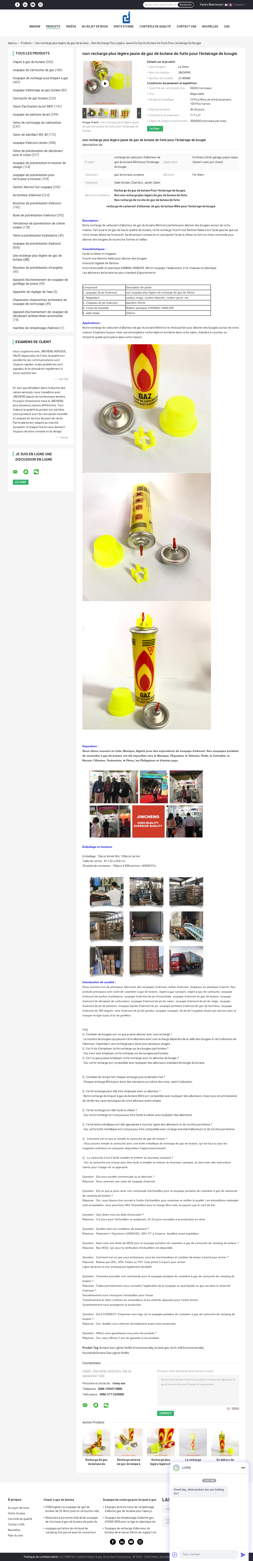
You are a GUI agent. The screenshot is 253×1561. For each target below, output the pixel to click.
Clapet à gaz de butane (29, 62)
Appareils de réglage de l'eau (33, 292)
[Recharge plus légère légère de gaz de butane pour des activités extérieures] (161, 1442)
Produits (53, 26)
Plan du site (15, 1535)
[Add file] (174, 1554)
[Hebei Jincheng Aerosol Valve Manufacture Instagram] (40, 4)
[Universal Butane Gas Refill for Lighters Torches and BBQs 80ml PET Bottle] (105, 83)
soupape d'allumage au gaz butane (36, 90)
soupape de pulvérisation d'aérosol (37, 243)
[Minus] (243, 1467)
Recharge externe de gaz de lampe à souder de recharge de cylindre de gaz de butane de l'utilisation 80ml (128, 1462)
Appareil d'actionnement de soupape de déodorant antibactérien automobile (40, 314)
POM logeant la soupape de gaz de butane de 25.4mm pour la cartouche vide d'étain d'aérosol (72, 1509)
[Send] (243, 1554)
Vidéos (71, 26)
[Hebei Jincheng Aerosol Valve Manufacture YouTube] (32, 4)
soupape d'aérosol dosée (30, 143)
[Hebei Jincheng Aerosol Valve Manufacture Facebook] (17, 4)
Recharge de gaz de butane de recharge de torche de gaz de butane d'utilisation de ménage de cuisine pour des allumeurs (96, 1462)
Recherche (186, 4)
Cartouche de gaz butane (30, 98)
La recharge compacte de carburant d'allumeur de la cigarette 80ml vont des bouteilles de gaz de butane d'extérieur (193, 1462)
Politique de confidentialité (41, 1556)
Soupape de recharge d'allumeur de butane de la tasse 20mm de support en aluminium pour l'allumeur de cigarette (130, 1531)
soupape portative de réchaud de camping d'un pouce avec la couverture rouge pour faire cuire (70, 1531)
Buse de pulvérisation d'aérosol (34, 215)
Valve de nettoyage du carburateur (37, 123)
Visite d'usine (124, 26)
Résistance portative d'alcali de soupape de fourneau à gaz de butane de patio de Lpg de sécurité (71, 1520)
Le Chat (154, 128)
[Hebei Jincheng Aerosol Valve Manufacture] (126, 17)
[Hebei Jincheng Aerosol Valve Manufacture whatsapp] (28, 472)
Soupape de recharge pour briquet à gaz (40, 78)
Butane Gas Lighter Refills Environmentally (126, 1347)
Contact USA (186, 26)
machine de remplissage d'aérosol (36, 328)
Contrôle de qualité (155, 26)
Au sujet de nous (95, 26)
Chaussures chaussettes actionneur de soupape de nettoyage (40, 302)
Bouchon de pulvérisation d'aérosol (37, 203)
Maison (34, 26)
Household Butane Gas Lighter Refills (105, 1352)
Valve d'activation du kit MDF (33, 106)
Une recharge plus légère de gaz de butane (62, 43)
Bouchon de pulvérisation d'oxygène (38, 268)
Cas (226, 26)
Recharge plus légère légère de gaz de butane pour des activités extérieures (161, 1462)
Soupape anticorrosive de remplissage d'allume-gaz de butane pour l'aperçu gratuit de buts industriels (129, 1509)
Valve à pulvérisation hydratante (35, 235)
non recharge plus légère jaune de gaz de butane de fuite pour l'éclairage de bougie (110, 126)
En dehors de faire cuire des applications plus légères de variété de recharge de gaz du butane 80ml (225, 1462)
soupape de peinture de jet (31, 114)
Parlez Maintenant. (212, 4)
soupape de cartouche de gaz (33, 70)
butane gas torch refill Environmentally (179, 1347)
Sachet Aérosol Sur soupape (32, 187)
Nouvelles (210, 26)
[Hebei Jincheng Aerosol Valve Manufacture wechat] (39, 472)
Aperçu (12, 43)
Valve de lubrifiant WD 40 (30, 135)
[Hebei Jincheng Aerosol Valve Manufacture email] (18, 472)
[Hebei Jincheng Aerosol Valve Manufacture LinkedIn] (25, 4)
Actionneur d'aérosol (27, 195)
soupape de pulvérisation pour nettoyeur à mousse (33, 177)
